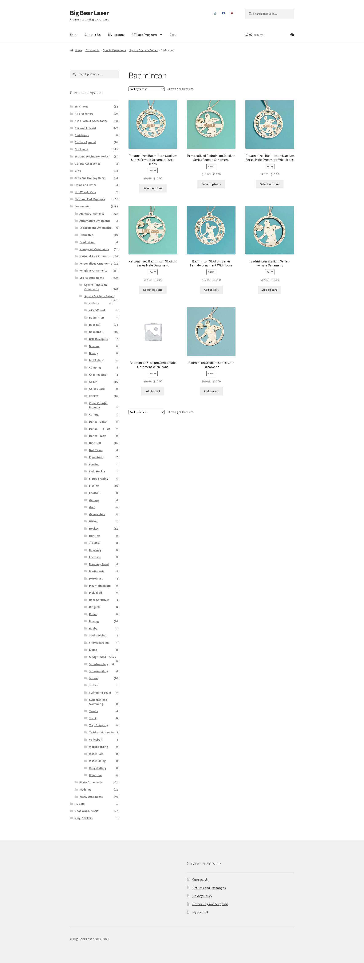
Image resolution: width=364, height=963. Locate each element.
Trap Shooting (98, 725)
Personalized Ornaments (95, 263)
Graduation (87, 242)
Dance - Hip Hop (99, 428)
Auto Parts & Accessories (91, 121)
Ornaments (93, 50)
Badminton (96, 317)
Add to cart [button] (211, 290)
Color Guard (97, 389)
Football (94, 493)
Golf (92, 507)
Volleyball (95, 739)
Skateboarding (99, 642)
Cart (173, 34)
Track (92, 718)
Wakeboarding (98, 747)
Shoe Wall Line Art (86, 811)
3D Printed (81, 106)
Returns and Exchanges (209, 888)
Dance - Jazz (97, 436)
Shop (73, 34)
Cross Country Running (98, 405)
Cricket (93, 396)
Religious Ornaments (93, 270)
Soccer (93, 678)
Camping (95, 367)
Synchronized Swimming (98, 702)
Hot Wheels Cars (85, 192)
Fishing (94, 486)
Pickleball (95, 592)
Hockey (94, 528)
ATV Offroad (97, 310)
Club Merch (82, 135)
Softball (94, 685)
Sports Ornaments (114, 50)
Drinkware (81, 149)
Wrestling (95, 775)
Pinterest (232, 13)
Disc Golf (95, 443)
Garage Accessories (87, 163)
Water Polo (96, 754)
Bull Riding (96, 360)
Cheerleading (97, 375)
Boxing (93, 353)
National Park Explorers (90, 199)
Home (78, 50)
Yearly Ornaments (91, 797)
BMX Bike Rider (98, 339)
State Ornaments (90, 782)
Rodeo (93, 614)
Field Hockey (97, 471)
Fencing (94, 464)
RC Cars (80, 804)
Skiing (93, 650)
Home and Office (85, 185)
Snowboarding (98, 664)
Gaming (94, 500)
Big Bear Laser (89, 13)
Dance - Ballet (98, 422)
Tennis (93, 711)
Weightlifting (97, 768)
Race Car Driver (99, 600)
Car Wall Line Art (85, 128)
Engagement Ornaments (95, 228)
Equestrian (96, 457)
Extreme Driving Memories (92, 156)
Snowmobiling (98, 671)
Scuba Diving (97, 635)
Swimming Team (100, 692)
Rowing (94, 621)
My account (116, 34)
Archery (94, 303)
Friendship (86, 235)
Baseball (94, 325)
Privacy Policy (202, 896)
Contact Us (93, 34)
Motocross (96, 578)
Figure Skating (98, 478)
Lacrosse (95, 557)
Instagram (215, 13)
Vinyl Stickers (84, 818)
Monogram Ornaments (94, 249)
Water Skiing (97, 761)
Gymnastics (97, 514)
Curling (94, 414)
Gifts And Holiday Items (90, 178)
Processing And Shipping (210, 904)
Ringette (94, 607)
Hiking (93, 521)
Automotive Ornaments (95, 221)
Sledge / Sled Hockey (102, 657)
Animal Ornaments (91, 213)
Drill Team (96, 450)
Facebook (223, 13)
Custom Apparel (85, 142)
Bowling (94, 346)
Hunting (94, 536)
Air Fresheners (84, 114)
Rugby (93, 628)
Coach (93, 382)
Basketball (96, 332)
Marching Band (99, 564)
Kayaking (95, 550)
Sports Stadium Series (143, 50)
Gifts (78, 171)
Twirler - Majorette (101, 732)
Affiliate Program (144, 34)
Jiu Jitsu (94, 543)
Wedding (85, 789)
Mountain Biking (100, 586)
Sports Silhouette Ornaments (96, 287)
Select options (152, 188)
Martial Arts (97, 571)
